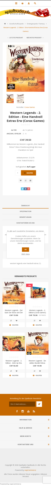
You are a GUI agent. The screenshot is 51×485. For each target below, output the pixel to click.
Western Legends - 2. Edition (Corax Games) (37, 311)
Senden (39, 404)
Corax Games (29, 107)
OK (25, 250)
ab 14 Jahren (28, 130)
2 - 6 (24, 133)
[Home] (5, 24)
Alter (13, 130)
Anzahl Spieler (14, 133)
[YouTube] (28, 411)
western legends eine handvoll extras (24, 263)
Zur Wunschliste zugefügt (21, 180)
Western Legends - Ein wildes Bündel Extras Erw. (37, 363)
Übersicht (25, 205)
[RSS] (34, 411)
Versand (25, 476)
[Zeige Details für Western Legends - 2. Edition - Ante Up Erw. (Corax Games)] (13, 343)
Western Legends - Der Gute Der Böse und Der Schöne (14, 312)
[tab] (25, 205)
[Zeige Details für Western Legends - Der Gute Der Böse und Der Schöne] (13, 293)
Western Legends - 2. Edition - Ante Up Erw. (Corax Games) (13, 363)
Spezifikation (25, 211)
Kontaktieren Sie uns (25, 223)
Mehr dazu (25, 254)
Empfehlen (30, 180)
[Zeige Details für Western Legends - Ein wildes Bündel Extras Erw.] (37, 343)
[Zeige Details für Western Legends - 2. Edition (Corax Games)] (37, 293)
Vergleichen (25, 180)
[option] (10, 98)
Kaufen (30, 173)
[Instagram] (23, 411)
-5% (29, 285)
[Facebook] (17, 411)
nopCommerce (30, 470)
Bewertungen (25, 217)
